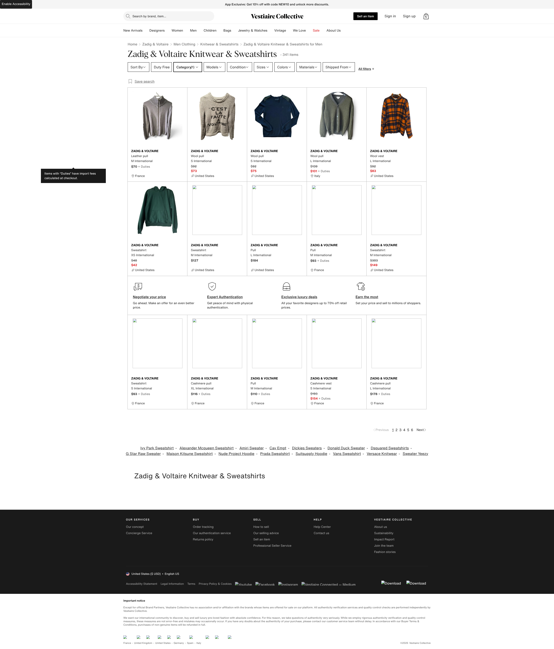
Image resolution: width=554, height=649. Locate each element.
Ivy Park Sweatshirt (157, 448)
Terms (191, 584)
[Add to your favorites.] (181, 151)
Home (132, 44)
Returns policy (203, 539)
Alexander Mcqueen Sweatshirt (206, 448)
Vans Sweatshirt (347, 453)
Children (210, 30)
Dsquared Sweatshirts (390, 448)
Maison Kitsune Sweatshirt (190, 453)
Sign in (390, 16)
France (127, 643)
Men (193, 30)
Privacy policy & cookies (215, 584)
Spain (190, 643)
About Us (334, 30)
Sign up (409, 16)
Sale (316, 30)
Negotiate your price (149, 296)
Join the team (384, 545)
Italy (198, 643)
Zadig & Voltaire (155, 44)
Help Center (322, 527)
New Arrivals (132, 30)
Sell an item (365, 16)
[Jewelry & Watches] (270, 30)
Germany (179, 643)
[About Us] (344, 30)
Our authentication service (212, 533)
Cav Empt (277, 448)
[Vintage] (289, 30)
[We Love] (309, 30)
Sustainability (383, 533)
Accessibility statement (141, 584)
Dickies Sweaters (307, 448)
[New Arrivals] (146, 30)
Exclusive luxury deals (299, 296)
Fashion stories (385, 552)
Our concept (135, 527)
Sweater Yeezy (415, 453)
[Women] (186, 30)
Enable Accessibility (16, 4)
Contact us (321, 533)
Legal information (172, 584)
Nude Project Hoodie (236, 453)
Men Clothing (184, 44)
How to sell (261, 527)
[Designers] (168, 30)
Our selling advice (266, 533)
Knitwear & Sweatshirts (219, 44)
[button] (426, 16)
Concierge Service (139, 533)
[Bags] (234, 30)
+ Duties (144, 166)
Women (177, 30)
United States (163, 643)
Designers (157, 30)
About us (380, 527)
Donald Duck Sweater (346, 448)
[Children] (220, 30)
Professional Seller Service (272, 545)
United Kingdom (143, 643)
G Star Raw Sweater (143, 453)
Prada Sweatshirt (275, 453)
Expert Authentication (225, 296)
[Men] (200, 30)
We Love (299, 30)
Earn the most (367, 296)
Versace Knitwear (382, 453)
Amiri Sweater (251, 448)
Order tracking (203, 527)
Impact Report (384, 539)
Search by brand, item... (149, 16)
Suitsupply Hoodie (311, 453)
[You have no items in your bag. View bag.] (426, 16)
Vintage (280, 30)
